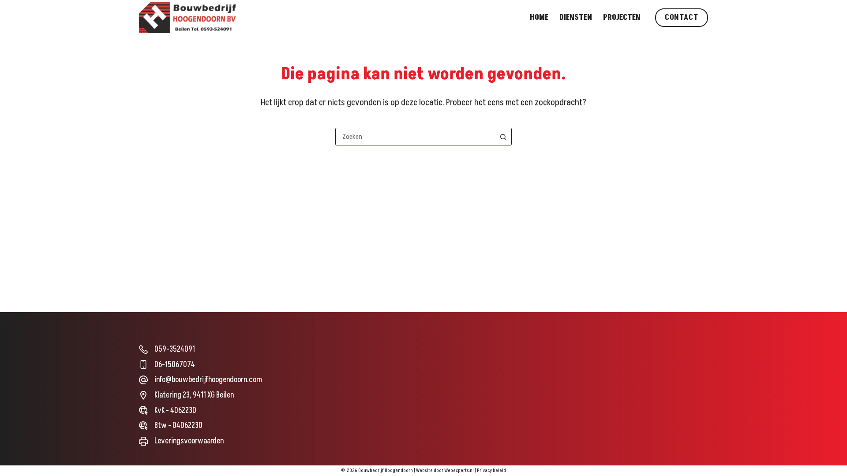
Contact (681, 17)
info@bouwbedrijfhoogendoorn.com (208, 379)
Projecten (622, 17)
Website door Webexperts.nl (445, 470)
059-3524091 (174, 349)
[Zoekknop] (503, 136)
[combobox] (415, 136)
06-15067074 (174, 364)
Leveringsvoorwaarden (189, 440)
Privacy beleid (491, 470)
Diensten (575, 17)
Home (539, 17)
